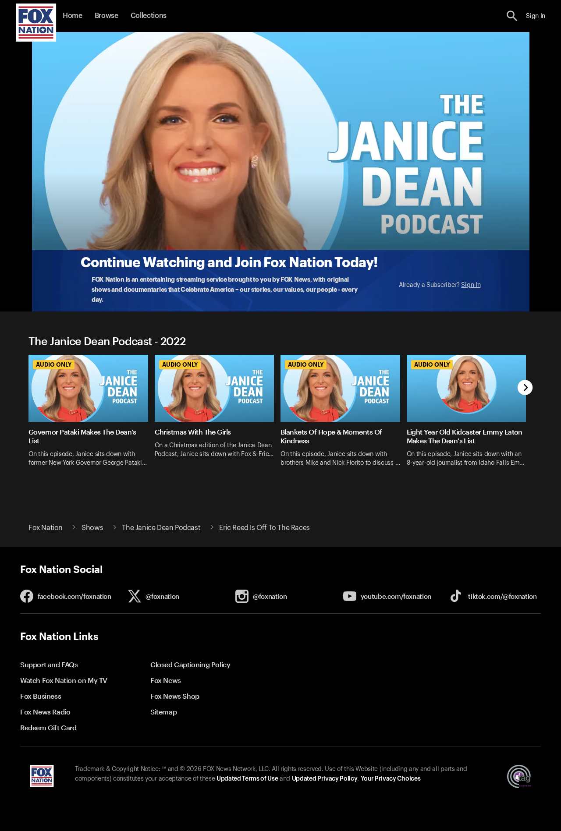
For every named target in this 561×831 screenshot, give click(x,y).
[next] (525, 388)
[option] (91, 416)
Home (72, 15)
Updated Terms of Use (247, 779)
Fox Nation (45, 527)
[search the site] (512, 16)
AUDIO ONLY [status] (53, 364)
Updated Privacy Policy (325, 779)
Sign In (470, 285)
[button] (512, 16)
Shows (92, 527)
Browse (106, 15)
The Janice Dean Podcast (161, 527)
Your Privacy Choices (390, 779)
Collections (149, 15)
